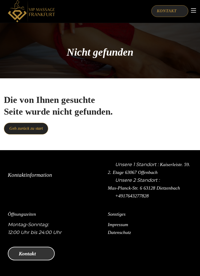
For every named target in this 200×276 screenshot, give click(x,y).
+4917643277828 (132, 195)
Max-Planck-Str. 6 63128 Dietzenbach (144, 188)
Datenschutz (119, 232)
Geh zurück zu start (26, 128)
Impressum (118, 224)
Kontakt (28, 253)
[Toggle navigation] (193, 10)
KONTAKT (167, 11)
